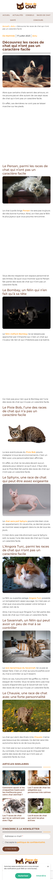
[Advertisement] (26, 136)
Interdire (41, 876)
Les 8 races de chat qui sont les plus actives (37, 817)
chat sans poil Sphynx (16, 521)
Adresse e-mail (14, 836)
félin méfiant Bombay (16, 334)
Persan (26, 210)
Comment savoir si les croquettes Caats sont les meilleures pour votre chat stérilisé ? (13, 791)
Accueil (5, 26)
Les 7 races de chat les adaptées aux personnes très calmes (39, 789)
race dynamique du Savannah (20, 668)
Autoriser (23, 876)
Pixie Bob (31, 452)
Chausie (38, 737)
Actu (13, 26)
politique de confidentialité (31, 842)
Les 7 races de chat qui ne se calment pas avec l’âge (13, 817)
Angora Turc (35, 598)
